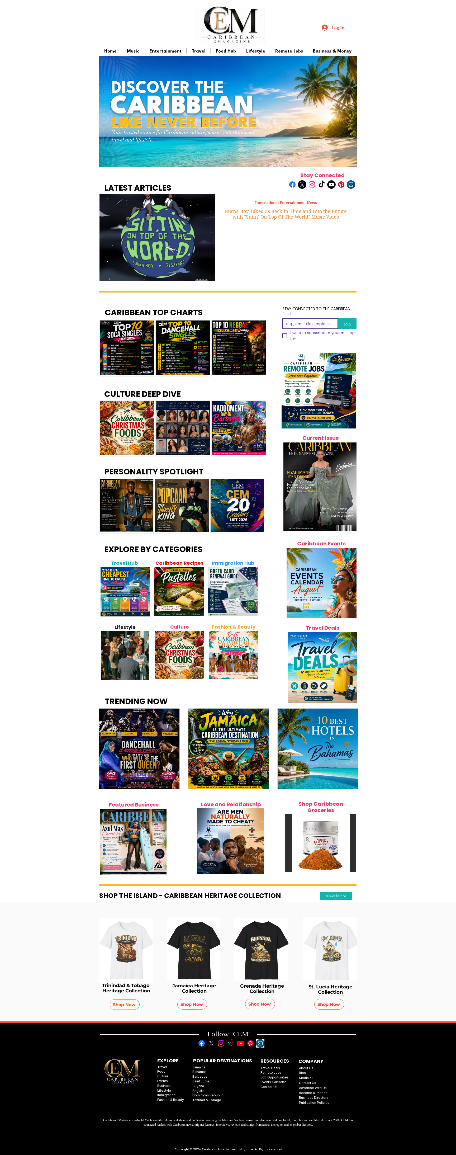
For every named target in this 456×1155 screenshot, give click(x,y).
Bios (302, 1073)
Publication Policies (314, 1103)
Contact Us (307, 1083)
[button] (320, 843)
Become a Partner (313, 1093)
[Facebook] (292, 184)
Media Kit (306, 1078)
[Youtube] (331, 184)
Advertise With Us (313, 1088)
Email (288, 314)
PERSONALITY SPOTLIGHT (153, 471)
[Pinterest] (341, 184)
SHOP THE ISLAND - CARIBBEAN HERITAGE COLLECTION (190, 895)
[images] (351, 184)
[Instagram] (312, 184)
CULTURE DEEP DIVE (142, 394)
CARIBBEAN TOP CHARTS (154, 312)
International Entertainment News (286, 203)
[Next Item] (143, 592)
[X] (302, 184)
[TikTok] (321, 184)
